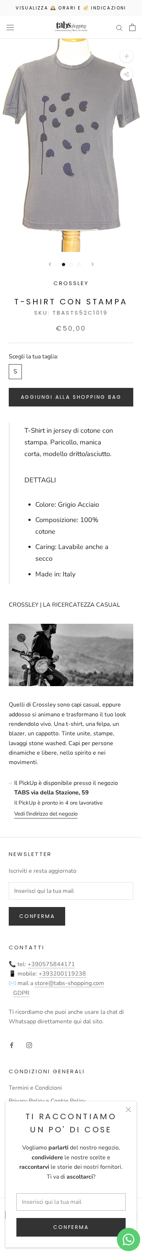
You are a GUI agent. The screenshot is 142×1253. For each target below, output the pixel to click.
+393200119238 (62, 974)
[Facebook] (12, 1045)
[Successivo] (92, 264)
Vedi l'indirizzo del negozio (46, 813)
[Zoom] (126, 56)
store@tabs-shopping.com (69, 983)
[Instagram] (29, 1045)
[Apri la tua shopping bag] (132, 27)
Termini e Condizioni (35, 1088)
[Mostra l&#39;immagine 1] (63, 264)
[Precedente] (50, 264)
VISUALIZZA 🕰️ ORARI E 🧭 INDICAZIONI (71, 8)
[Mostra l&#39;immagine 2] (71, 264)
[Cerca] (119, 27)
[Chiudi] (128, 1109)
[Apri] (10, 27)
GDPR (21, 993)
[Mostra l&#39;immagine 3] (78, 264)
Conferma (70, 1227)
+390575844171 (51, 964)
